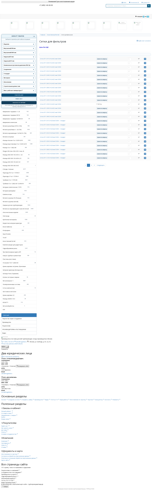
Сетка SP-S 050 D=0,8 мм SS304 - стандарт (52, 141)
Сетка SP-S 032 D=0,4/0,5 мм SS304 (50, 71)
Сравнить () (146, 2)
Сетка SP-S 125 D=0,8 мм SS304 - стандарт (52, 158)
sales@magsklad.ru (6, 373)
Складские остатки (24, 16)
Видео (50, 16)
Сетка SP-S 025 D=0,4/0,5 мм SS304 (50, 67)
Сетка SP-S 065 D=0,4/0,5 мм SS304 (50, 83)
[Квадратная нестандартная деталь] (122, 25)
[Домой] (4, 16)
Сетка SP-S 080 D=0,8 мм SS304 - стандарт (52, 149)
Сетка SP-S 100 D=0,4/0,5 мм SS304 (50, 92)
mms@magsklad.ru (6, 392)
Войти (124, 2)
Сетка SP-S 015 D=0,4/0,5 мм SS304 (50, 59)
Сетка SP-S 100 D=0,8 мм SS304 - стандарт (52, 153)
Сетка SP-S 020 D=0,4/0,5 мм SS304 (50, 63)
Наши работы (72, 16)
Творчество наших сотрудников (12, 318)
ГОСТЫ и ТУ (60, 16)
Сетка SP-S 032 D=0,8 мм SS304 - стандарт (52, 133)
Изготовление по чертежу (89, 16)
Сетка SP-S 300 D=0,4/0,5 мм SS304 (50, 108)
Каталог (11, 16)
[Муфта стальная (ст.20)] (45, 25)
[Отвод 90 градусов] (14, 25)
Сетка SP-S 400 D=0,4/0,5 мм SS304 (50, 116)
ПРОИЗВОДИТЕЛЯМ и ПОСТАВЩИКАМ (14, 329)
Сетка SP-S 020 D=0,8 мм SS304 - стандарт (52, 125)
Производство (39, 16)
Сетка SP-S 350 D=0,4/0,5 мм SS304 (50, 112)
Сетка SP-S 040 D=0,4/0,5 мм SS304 (50, 75)
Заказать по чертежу (19, 102)
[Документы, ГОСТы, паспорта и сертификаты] (137, 25)
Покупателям (6, 326)
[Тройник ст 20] (76, 25)
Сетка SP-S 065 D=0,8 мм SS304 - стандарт (52, 145)
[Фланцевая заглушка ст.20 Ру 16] (106, 25)
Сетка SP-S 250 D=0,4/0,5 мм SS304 (50, 104)
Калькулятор (107, 16)
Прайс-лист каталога (144, 41)
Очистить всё (19, 95)
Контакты (118, 16)
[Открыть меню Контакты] (123, 16)
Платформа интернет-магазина (65, 488)
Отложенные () (134, 2)
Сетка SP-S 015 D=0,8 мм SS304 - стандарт (52, 120)
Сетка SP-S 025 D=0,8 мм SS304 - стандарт (52, 129)
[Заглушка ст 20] (91, 25)
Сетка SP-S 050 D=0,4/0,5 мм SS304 (50, 79)
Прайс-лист (19, 98)
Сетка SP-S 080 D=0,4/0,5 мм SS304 (50, 87)
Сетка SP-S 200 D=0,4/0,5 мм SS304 (50, 100)
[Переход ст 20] (29, 25)
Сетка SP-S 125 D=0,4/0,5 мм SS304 (50, 96)
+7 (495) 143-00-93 (46, 5)
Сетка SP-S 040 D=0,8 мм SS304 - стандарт (52, 137)
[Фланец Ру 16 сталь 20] (60, 25)
